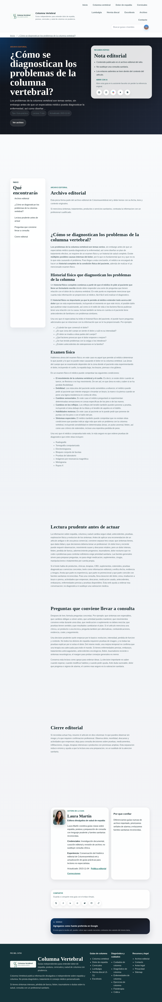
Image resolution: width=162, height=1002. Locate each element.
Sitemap (138, 972)
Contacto (142, 20)
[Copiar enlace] (99, 903)
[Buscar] (146, 27)
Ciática (117, 992)
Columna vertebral (101, 5)
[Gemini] (120, 92)
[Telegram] (84, 903)
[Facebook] (63, 903)
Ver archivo (18, 122)
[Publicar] (56, 903)
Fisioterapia (119, 989)
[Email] (91, 903)
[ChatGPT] (99, 92)
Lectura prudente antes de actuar (26, 219)
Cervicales (142, 5)
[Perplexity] (106, 92)
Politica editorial (98, 869)
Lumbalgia (97, 12)
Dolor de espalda (124, 5)
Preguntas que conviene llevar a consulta (25, 229)
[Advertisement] (81, 153)
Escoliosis (130, 12)
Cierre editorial (21, 237)
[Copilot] (113, 92)
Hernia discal (113, 12)
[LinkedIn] (70, 903)
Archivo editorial (22, 198)
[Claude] (127, 92)
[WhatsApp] (77, 903)
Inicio (85, 5)
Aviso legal (140, 965)
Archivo (143, 12)
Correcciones (73, 873)
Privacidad (140, 969)
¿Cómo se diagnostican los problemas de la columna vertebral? (47, 36)
